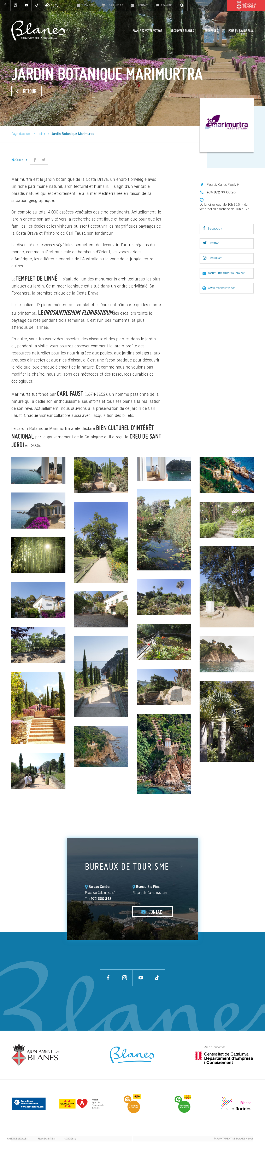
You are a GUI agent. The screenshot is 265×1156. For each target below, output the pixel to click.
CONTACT (155, 912)
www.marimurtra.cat (221, 288)
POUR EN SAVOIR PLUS (241, 31)
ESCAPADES (211, 31)
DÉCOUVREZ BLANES (182, 31)
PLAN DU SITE (45, 1139)
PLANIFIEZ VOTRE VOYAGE (147, 31)
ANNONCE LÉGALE (16, 1139)
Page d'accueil (21, 134)
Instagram (215, 258)
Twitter (214, 243)
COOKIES (69, 1139)
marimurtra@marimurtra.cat (226, 273)
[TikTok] (37, 5)
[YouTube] (26, 5)
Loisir (41, 134)
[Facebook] (5, 5)
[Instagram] (16, 5)
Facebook (214, 228)
